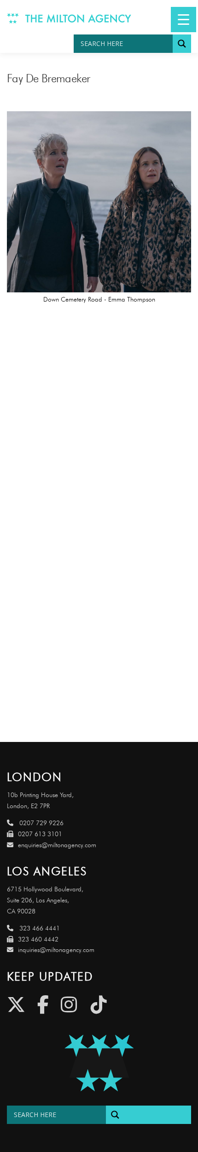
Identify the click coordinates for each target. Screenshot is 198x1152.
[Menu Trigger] (183, 19)
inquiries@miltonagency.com (56, 950)
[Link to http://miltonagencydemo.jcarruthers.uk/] (99, 1063)
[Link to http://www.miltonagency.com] (69, 17)
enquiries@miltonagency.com (57, 845)
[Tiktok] (99, 1004)
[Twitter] (16, 1004)
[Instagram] (69, 1004)
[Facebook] (43, 1004)
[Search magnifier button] (182, 43)
